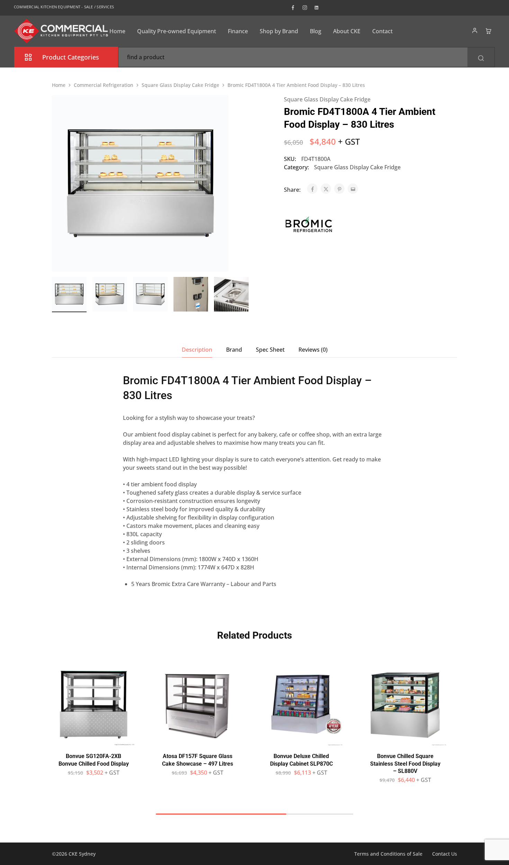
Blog (315, 31)
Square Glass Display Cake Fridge (180, 85)
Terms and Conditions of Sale (388, 853)
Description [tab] (197, 349)
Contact (382, 31)
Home (117, 31)
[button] (244, 293)
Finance (238, 31)
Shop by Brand (279, 31)
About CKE (346, 31)
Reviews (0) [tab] (313, 349)
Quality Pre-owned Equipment (176, 31)
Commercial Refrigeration (103, 85)
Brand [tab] (234, 349)
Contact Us (444, 853)
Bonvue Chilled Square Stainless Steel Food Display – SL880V (405, 763)
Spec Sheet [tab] (270, 349)
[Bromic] (309, 225)
